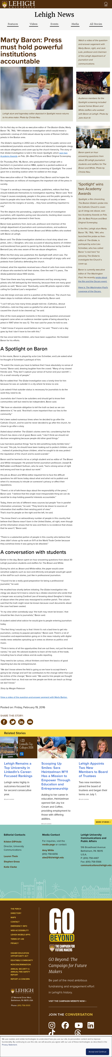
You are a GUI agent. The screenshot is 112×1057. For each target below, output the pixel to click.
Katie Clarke (10, 867)
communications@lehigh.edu (96, 865)
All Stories (96, 24)
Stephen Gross (12, 861)
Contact (15, 921)
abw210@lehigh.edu (53, 857)
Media (75, 24)
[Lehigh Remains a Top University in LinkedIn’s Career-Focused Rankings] (18, 747)
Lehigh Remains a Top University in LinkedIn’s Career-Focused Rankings (18, 769)
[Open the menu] (105, 4)
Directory (16, 913)
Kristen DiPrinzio (12, 841)
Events (54, 24)
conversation (79, 1014)
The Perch (16, 908)
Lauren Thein (11, 856)
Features (13, 24)
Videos (33, 24)
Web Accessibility (20, 930)
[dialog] (56, 1046)
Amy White (48, 850)
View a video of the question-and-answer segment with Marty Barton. (33, 697)
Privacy (15, 943)
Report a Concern (20, 979)
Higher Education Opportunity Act (20, 955)
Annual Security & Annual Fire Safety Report (20, 972)
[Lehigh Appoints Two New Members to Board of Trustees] (93, 747)
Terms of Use (17, 939)
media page (48, 844)
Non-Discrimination (21, 964)
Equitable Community (22, 960)
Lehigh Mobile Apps (20, 934)
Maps (13, 917)
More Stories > (103, 822)
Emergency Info (19, 926)
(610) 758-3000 (23, 1005)
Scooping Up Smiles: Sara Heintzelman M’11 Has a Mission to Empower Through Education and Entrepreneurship (55, 776)
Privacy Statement (9, 1044)
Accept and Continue (97, 1051)
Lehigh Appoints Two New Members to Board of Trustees (93, 769)
